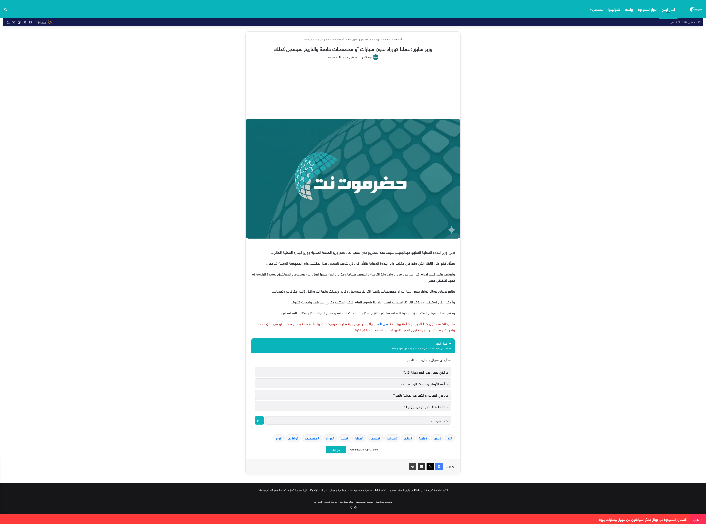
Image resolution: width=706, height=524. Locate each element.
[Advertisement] (353, 87)
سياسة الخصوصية (364, 501)
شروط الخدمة (330, 501)
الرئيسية (396, 39)
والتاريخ (292, 438)
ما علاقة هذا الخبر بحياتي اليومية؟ (426, 406)
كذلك (344, 438)
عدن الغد (382, 323)
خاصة (422, 438)
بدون (437, 438)
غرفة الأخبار (367, 57)
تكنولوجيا (614, 9)
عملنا (358, 438)
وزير (278, 438)
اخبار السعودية (647, 9)
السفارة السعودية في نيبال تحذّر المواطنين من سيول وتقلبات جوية (643, 519)
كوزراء (329, 438)
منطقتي (597, 9)
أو (449, 438)
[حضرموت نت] (696, 9)
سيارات (391, 438)
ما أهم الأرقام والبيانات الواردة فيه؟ (425, 383)
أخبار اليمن (668, 9)
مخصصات (311, 438)
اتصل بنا (318, 501)
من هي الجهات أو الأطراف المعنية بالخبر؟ (421, 395)
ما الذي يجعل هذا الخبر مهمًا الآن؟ (426, 372)
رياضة (629, 9)
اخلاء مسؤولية (346, 501)
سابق (407, 438)
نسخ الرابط (336, 449)
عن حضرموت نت (384, 501)
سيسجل (374, 438)
